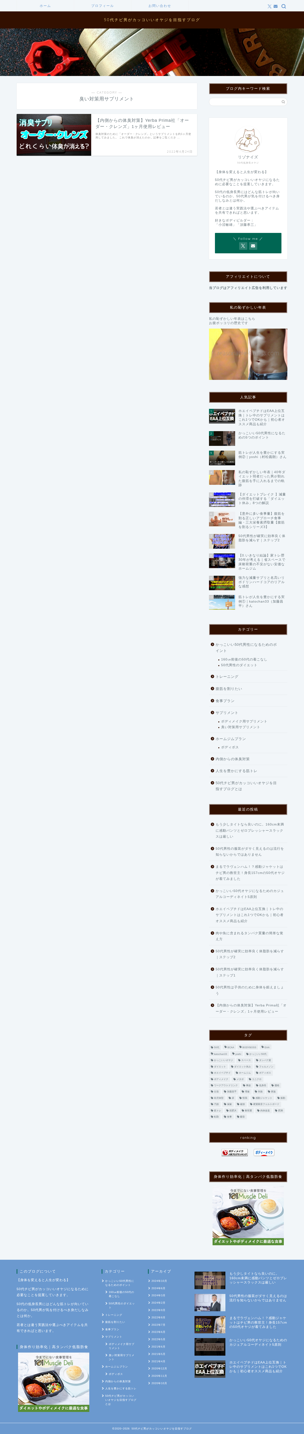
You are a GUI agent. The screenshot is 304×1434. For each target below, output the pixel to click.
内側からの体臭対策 (233, 759)
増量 (247, 1091)
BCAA (231, 1047)
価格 (277, 1085)
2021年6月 (159, 1346)
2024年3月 (159, 1295)
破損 (242, 1104)
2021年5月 (159, 1354)
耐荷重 (248, 1110)
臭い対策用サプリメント (240, 727)
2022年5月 (159, 1339)
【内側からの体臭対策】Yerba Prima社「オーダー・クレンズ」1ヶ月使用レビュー (251, 1008)
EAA (267, 1047)
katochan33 (220, 1054)
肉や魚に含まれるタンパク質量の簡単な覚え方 (249, 936)
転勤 (216, 1116)
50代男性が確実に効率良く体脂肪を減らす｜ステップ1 (250, 972)
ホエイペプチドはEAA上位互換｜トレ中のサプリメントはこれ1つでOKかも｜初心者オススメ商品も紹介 (250, 915)
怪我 (244, 1098)
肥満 (280, 1110)
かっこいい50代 (257, 1054)
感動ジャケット (264, 1098)
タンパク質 (265, 1060)
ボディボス (230, 747)
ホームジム (245, 1073)
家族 (273, 1091)
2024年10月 (159, 1280)
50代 (216, 1047)
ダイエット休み (242, 1066)
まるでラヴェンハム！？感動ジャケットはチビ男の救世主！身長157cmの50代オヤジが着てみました (250, 873)
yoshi (238, 1054)
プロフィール (102, 6)
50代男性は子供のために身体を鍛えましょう (250, 990)
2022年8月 (159, 1317)
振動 (282, 1098)
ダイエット (220, 1066)
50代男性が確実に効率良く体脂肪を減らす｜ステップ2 (250, 954)
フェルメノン (266, 1066)
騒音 (242, 1116)
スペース (246, 1060)
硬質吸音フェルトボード (266, 1104)
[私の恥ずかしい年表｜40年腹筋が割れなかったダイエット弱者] (248, 354)
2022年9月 (159, 1310)
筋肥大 (233, 1110)
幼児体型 (218, 1098)
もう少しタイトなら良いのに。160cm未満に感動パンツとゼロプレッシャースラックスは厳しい (250, 830)
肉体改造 (265, 1110)
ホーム (45, 6)
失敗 (260, 1091)
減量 (229, 1104)
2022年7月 (159, 1324)
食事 (229, 1116)
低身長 (262, 1085)
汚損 (216, 1104)
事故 (248, 1085)
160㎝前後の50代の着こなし (244, 659)
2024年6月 (159, 1288)
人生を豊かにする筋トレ (236, 771)
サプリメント (227, 713)
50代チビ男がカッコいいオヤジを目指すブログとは (246, 786)
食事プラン (225, 701)
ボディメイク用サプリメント (244, 721)
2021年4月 (159, 1361)
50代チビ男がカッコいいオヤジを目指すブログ (152, 19)
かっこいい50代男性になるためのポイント (246, 647)
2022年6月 (159, 1331)
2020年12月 (159, 1368)
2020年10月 (159, 1383)
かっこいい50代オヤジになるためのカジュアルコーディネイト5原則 (250, 894)
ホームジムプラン (231, 739)
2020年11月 (159, 1375)
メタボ (240, 1079)
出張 (216, 1091)
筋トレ (217, 1110)
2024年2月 (159, 1302)
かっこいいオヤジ (223, 1060)
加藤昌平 (232, 1091)
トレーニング (227, 677)
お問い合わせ (159, 6)
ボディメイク (221, 1079)
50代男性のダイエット (239, 665)
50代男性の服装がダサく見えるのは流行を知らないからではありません (250, 852)
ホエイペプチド (222, 1073)
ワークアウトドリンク (226, 1085)
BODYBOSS (249, 1047)
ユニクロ (256, 1079)
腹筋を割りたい (229, 689)
